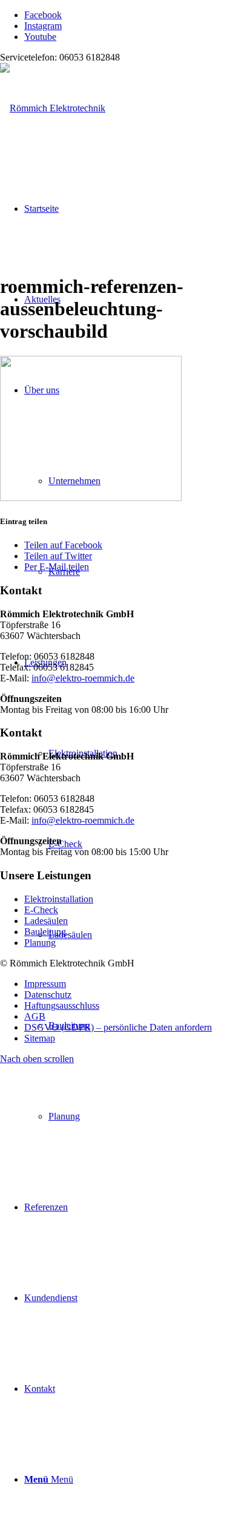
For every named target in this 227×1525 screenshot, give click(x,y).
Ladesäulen (46, 921)
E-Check (41, 910)
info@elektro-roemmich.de (82, 678)
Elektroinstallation (58, 899)
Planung (40, 942)
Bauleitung (45, 931)
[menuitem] (137, 1116)
